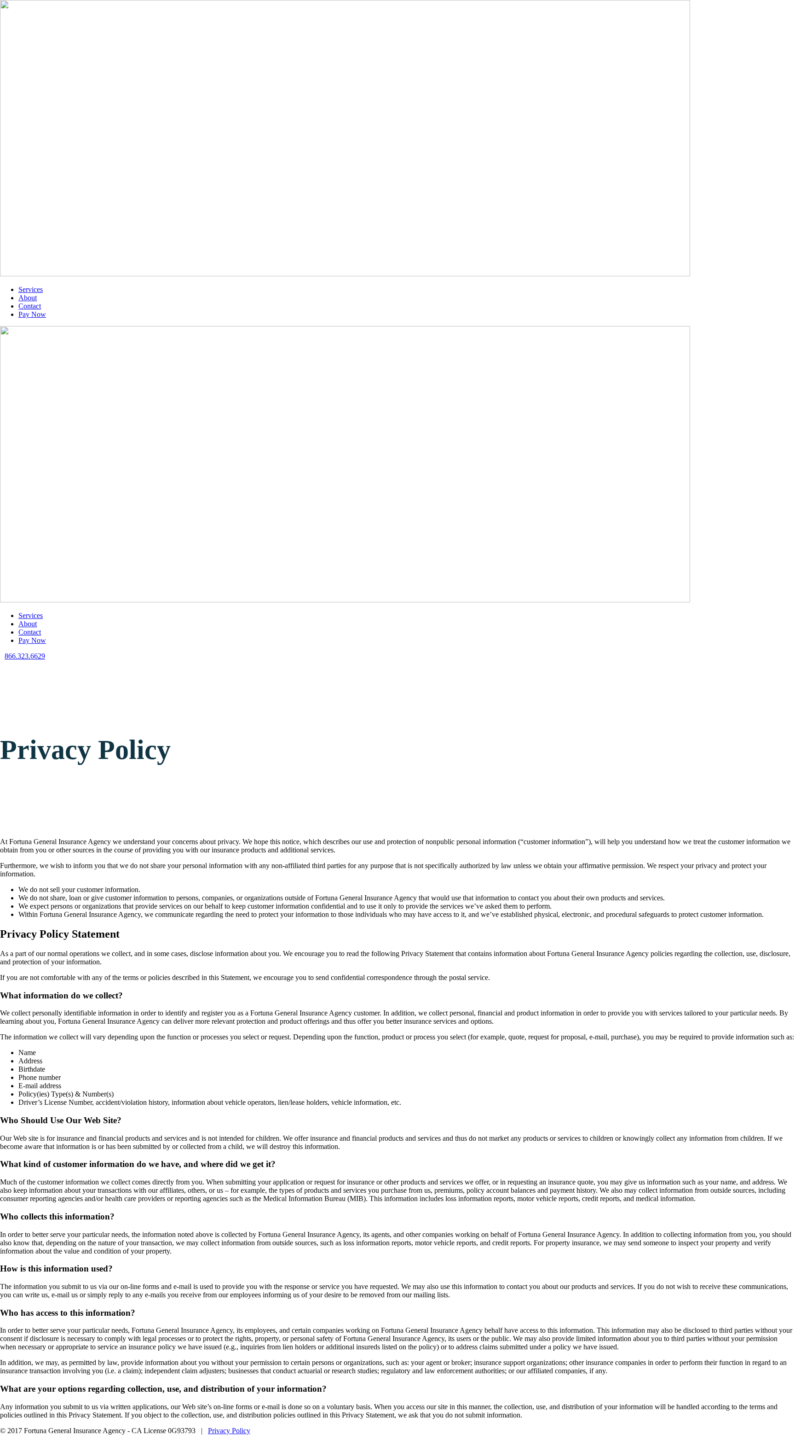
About (27, 298)
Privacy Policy (229, 1431)
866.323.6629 (25, 656)
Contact (29, 306)
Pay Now (32, 314)
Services (30, 289)
